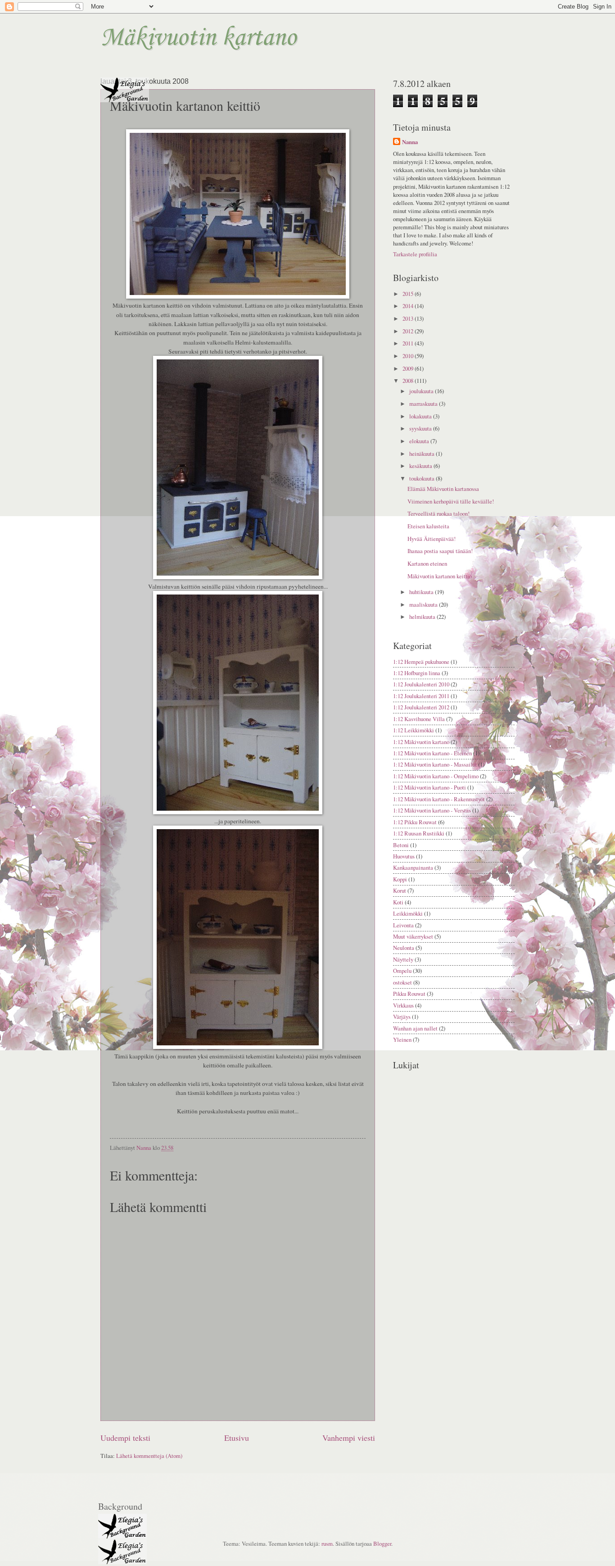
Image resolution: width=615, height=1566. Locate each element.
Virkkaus (403, 1005)
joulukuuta (422, 391)
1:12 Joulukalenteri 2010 (421, 684)
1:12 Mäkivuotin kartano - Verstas (432, 810)
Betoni (401, 845)
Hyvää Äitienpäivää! (431, 539)
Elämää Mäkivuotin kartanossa (443, 489)
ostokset (402, 982)
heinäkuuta (422, 453)
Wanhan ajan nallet (415, 1028)
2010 (408, 356)
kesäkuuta (421, 466)
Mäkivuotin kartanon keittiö (439, 576)
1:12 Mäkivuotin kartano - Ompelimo (436, 776)
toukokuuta (422, 478)
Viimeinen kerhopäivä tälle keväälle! (450, 501)
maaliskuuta (424, 604)
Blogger (382, 1543)
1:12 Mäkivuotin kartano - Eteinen (432, 753)
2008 (408, 381)
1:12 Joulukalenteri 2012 (421, 707)
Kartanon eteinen (427, 563)
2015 (408, 294)
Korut (399, 890)
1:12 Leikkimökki (413, 730)
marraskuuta (424, 403)
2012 (408, 331)
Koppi (400, 879)
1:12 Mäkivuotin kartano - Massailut (435, 764)
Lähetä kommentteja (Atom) (149, 1456)
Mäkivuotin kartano (198, 38)
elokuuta (419, 441)
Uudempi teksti (125, 1437)
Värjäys (402, 1016)
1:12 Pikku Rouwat (415, 822)
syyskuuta (421, 428)
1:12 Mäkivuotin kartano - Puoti (429, 787)
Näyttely (403, 959)
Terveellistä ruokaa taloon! (438, 513)
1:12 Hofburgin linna (416, 673)
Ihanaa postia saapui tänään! (440, 551)
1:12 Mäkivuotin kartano (421, 742)
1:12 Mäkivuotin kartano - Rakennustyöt (439, 799)
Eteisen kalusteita (428, 526)
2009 (408, 368)
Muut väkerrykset (413, 936)
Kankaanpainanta (413, 867)
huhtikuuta (422, 592)
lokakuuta (421, 416)
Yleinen (402, 1039)
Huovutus (404, 856)
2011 (408, 343)
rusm (327, 1543)
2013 (408, 318)
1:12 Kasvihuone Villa (419, 719)
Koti (398, 902)
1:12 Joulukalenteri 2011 (421, 696)
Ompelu (402, 971)
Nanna (410, 142)
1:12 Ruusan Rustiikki (418, 833)
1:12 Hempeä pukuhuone (421, 662)
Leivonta (403, 925)
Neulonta (403, 948)
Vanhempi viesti (348, 1437)
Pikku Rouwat (409, 994)
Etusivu (236, 1437)
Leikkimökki (408, 913)
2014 (408, 306)
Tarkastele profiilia (415, 254)
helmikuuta (423, 617)
